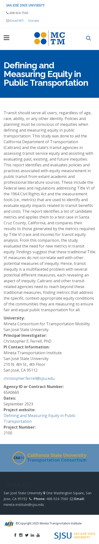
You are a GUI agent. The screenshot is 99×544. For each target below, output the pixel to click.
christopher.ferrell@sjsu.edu (29, 378)
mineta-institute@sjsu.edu (24, 504)
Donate (33, 20)
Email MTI (17, 20)
